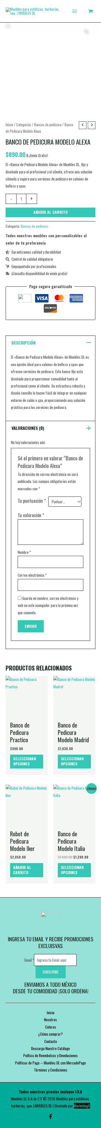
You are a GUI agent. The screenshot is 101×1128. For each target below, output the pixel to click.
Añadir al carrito (50, 212)
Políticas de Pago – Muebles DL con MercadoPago (50, 1063)
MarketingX (82, 1106)
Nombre (24, 552)
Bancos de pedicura (47, 124)
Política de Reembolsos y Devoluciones (50, 1055)
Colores (50, 1027)
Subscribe (51, 972)
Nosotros (50, 1019)
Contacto (50, 1041)
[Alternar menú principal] (74, 11)
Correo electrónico (32, 575)
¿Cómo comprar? (50, 1034)
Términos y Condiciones (50, 1070)
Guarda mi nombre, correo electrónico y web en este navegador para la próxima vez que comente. (48, 605)
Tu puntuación (32, 500)
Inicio (9, 124)
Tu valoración (31, 515)
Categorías (23, 124)
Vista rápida (26, 714)
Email (29, 960)
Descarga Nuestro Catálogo (50, 1048)
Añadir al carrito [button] (22, 869)
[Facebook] (50, 1116)
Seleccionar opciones (24, 761)
